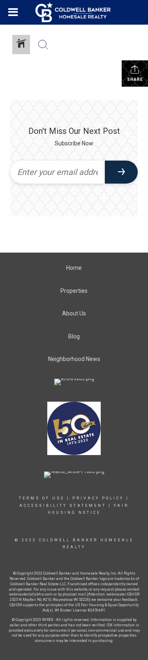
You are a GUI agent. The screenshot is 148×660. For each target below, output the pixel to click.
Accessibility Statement (62, 506)
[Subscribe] (121, 172)
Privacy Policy (98, 498)
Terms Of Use (42, 498)
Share (135, 79)
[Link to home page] (74, 12)
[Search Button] (43, 45)
